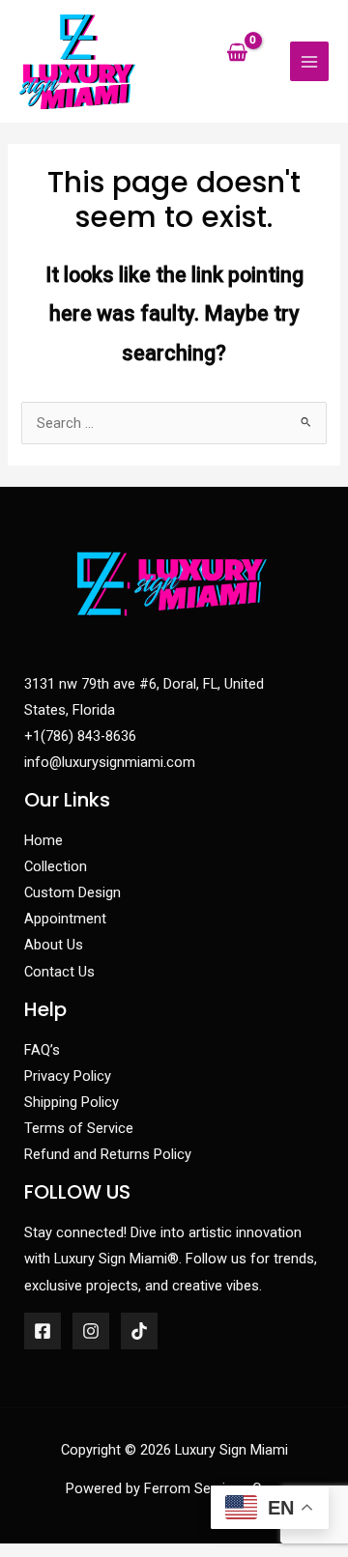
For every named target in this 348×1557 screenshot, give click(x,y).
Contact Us (59, 971)
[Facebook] (42, 1331)
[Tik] (139, 1331)
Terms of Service (78, 1128)
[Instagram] (90, 1331)
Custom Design (72, 892)
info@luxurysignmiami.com (109, 762)
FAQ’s (42, 1050)
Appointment (65, 918)
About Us (53, 944)
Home (43, 840)
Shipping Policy (71, 1102)
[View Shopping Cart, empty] (237, 54)
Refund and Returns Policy (107, 1154)
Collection (55, 866)
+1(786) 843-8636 (80, 736)
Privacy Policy (67, 1076)
